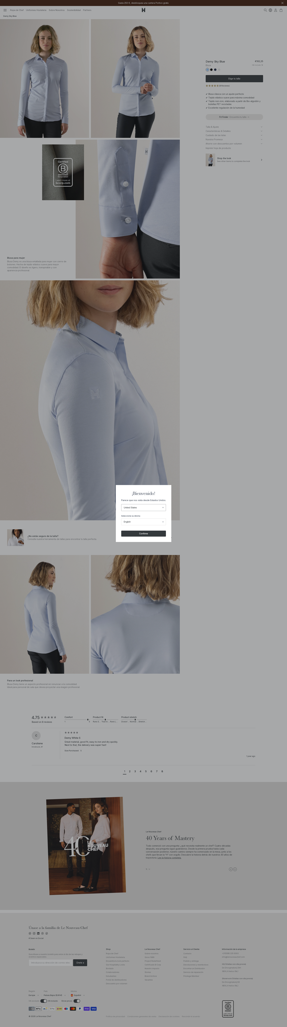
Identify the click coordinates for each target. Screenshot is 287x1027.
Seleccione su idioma (130, 516)
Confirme (143, 533)
